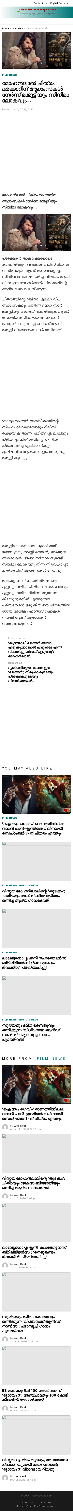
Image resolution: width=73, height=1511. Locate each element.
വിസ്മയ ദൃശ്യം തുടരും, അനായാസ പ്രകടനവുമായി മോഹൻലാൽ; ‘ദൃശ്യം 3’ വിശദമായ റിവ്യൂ (35, 1464)
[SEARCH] (64, 21)
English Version (59, 3)
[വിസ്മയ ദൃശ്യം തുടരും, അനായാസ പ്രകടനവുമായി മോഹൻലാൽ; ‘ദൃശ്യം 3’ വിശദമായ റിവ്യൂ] (36, 1434)
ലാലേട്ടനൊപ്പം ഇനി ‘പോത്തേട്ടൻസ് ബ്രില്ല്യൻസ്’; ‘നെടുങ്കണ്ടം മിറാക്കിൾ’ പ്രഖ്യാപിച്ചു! (34, 963)
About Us (27, 1502)
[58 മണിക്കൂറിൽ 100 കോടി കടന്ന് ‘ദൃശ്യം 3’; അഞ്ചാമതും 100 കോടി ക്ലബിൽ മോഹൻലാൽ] (36, 1365)
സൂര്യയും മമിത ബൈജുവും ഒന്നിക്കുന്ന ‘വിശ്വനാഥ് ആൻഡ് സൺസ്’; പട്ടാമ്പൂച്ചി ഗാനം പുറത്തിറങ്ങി (31, 1032)
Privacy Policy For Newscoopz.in (36, 1506)
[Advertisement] (36, 151)
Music (22, 885)
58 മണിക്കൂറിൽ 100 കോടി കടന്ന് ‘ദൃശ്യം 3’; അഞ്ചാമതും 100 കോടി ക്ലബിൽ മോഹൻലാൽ (35, 1395)
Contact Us (40, 3)
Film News (9, 818)
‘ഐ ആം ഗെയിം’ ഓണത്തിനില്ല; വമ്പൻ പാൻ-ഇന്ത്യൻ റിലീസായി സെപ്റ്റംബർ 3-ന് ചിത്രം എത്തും (33, 828)
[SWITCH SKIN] (69, 21)
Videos (34, 885)
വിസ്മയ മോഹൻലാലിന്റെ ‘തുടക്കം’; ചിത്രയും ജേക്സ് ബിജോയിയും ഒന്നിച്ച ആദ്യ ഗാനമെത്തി (33, 896)
